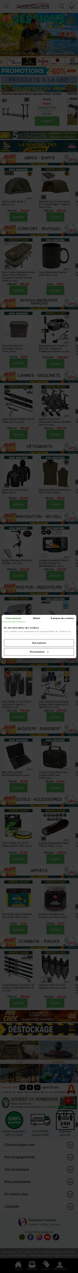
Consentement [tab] (13, 618)
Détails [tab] (37, 618)
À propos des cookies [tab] (62, 618)
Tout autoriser (39, 643)
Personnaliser (37, 652)
